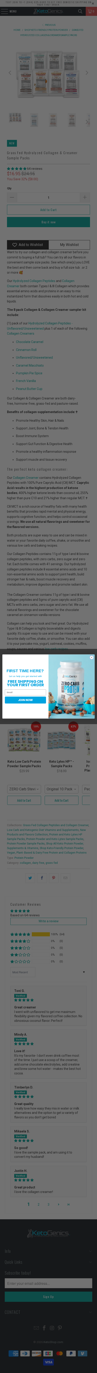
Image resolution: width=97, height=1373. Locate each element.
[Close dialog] (92, 657)
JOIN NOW (25, 700)
